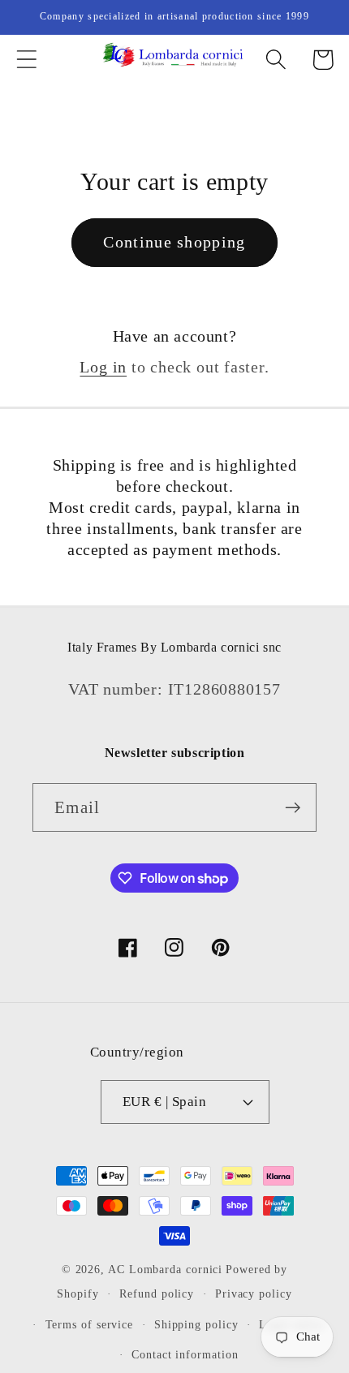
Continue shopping (174, 242)
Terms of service (89, 1324)
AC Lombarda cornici (165, 1269)
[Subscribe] (292, 808)
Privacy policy (253, 1293)
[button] (26, 60)
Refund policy (156, 1293)
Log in (103, 367)
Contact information (184, 1354)
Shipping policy (196, 1324)
